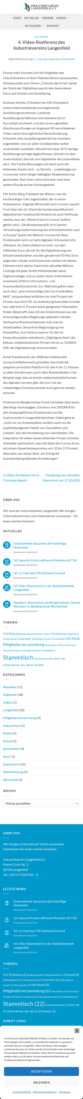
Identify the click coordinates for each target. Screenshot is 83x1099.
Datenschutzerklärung (45, 1091)
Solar (73, 645)
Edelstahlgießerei (70, 634)
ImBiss (7, 702)
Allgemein (10, 694)
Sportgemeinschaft (31, 650)
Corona (56, 633)
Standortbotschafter (44, 658)
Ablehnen (41, 1082)
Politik (7, 733)
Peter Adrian (51, 645)
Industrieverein (64, 59)
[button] (77, 1031)
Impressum (65, 1091)
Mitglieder (33, 25)
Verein (61, 18)
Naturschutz (11, 725)
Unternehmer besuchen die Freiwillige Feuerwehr (39, 545)
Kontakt (53, 25)
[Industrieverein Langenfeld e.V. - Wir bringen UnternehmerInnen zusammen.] (41, 7)
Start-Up (59, 658)
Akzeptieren (41, 1071)
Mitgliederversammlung (23, 644)
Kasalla (47, 639)
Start (17, 18)
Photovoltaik (64, 645)
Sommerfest (11, 748)
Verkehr (39, 665)
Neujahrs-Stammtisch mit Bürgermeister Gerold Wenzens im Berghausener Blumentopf (46, 604)
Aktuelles (31, 18)
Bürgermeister (43, 634)
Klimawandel (58, 639)
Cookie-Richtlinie (21, 1091)
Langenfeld (10, 710)
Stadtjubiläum (48, 650)
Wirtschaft (10, 780)
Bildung (14, 633)
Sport (7, 756)
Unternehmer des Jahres (18, 665)
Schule (7, 741)
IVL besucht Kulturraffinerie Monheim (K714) (45, 560)
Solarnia (7, 650)
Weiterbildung (13, 772)
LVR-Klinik (72, 638)
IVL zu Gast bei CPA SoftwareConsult (39, 573)
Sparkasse (17, 650)
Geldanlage (37, 639)
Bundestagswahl (27, 634)
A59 (5, 633)
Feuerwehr (24, 638)
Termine (47, 18)
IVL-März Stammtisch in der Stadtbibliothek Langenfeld (43, 587)
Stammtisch (18, 657)
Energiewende (10, 639)
